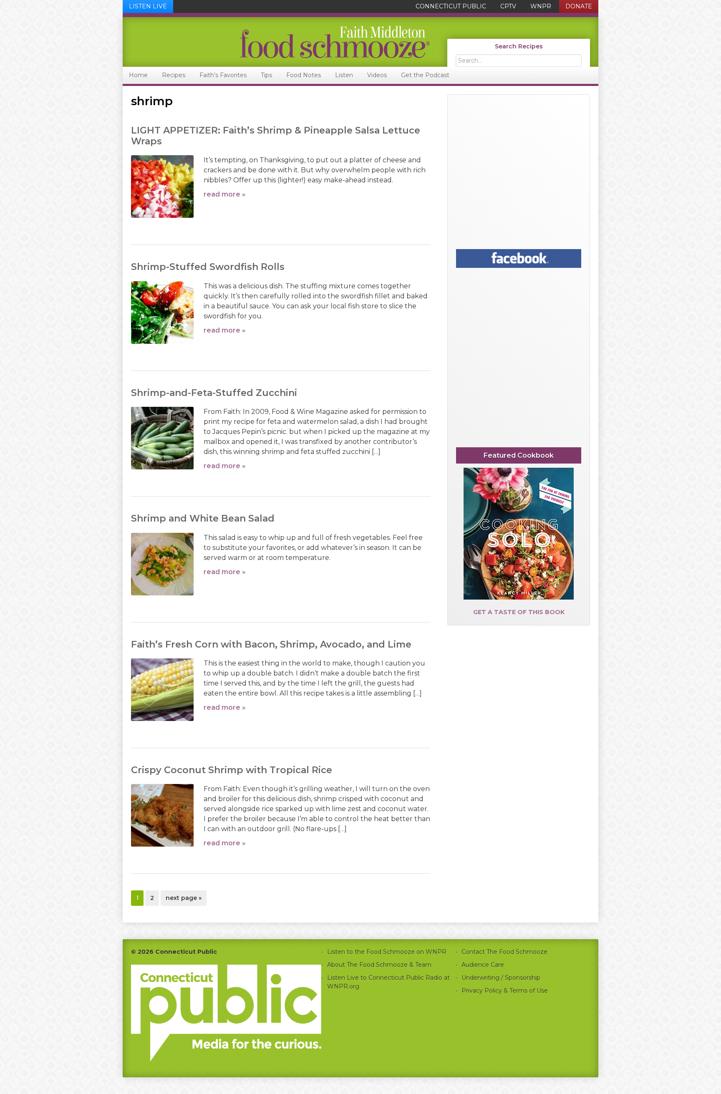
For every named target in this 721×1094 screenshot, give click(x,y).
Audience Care (482, 964)
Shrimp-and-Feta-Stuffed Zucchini (214, 392)
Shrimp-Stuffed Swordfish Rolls (208, 266)
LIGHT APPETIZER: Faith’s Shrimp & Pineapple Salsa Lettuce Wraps (275, 136)
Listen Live (148, 6)
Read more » (225, 194)
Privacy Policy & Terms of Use (504, 990)
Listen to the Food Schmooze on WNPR (386, 951)
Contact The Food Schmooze (504, 951)
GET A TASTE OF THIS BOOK (519, 612)
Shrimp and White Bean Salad (203, 518)
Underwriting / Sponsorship (500, 977)
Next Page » (183, 900)
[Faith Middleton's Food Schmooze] (277, 41)
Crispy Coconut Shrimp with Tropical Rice (231, 770)
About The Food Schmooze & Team (379, 964)
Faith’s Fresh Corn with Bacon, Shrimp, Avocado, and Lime (271, 644)
